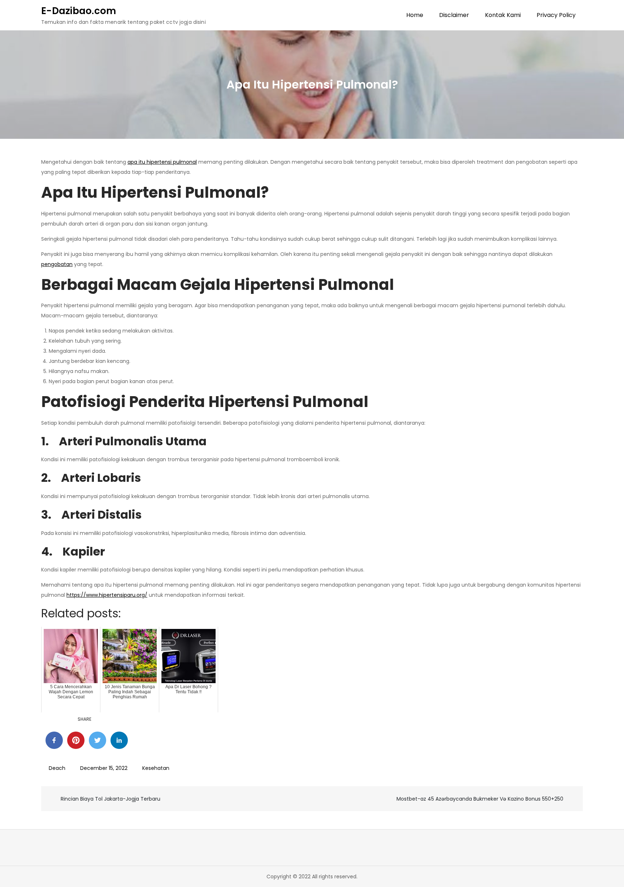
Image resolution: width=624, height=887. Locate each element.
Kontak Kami (503, 15)
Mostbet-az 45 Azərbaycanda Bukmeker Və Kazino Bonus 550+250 (479, 798)
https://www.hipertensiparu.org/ (106, 595)
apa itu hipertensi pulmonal (162, 162)
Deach (57, 768)
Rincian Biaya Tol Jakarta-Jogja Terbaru (110, 798)
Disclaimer (454, 15)
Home (414, 15)
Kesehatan (155, 768)
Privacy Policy (556, 15)
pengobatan (57, 264)
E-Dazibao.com (78, 10)
